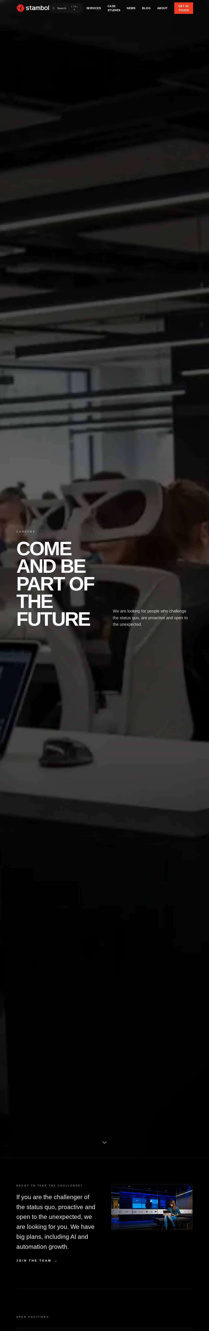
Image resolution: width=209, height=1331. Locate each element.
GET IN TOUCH (183, 8)
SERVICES (93, 8)
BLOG (146, 8)
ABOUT (162, 8)
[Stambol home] (32, 8)
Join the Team (37, 1260)
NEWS (131, 8)
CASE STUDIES (114, 8)
